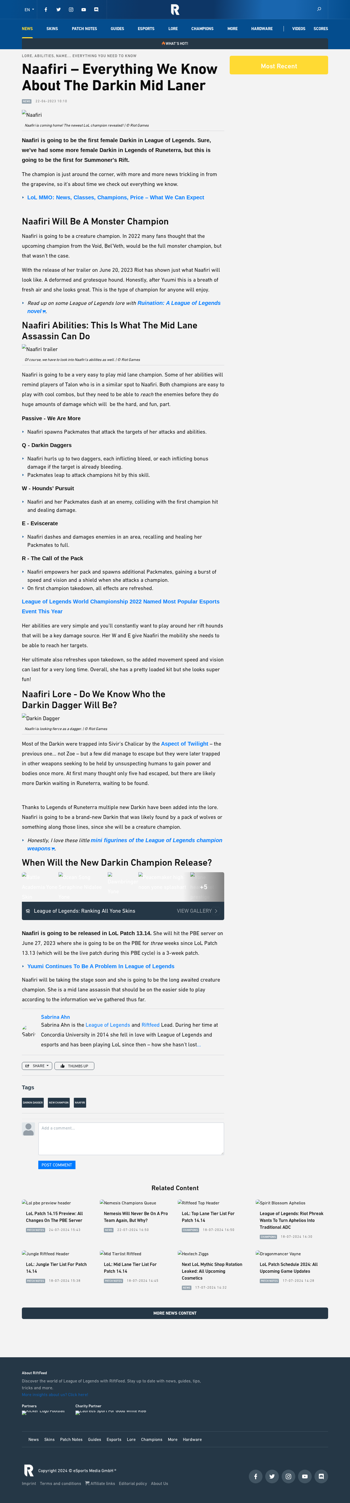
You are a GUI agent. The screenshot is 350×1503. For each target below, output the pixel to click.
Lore (173, 28)
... (199, 1044)
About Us (159, 1483)
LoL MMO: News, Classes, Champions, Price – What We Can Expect (115, 197)
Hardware (262, 28)
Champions (202, 28)
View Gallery (194, 911)
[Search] (319, 9)
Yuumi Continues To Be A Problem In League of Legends (100, 966)
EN (28, 9)
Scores (321, 28)
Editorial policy (133, 1483)
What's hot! (177, 43)
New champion (59, 1102)
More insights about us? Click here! (55, 1394)
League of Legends (108, 1025)
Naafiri (80, 1102)
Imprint (29, 1483)
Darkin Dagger (33, 1102)
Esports (146, 28)
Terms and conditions (61, 1483)
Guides (117, 28)
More (233, 28)
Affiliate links (102, 1483)
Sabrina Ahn (55, 1017)
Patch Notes (84, 28)
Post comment (57, 1164)
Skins (52, 28)
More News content (175, 1313)
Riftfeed (151, 1025)
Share (38, 1066)
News (27, 28)
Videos (298, 28)
